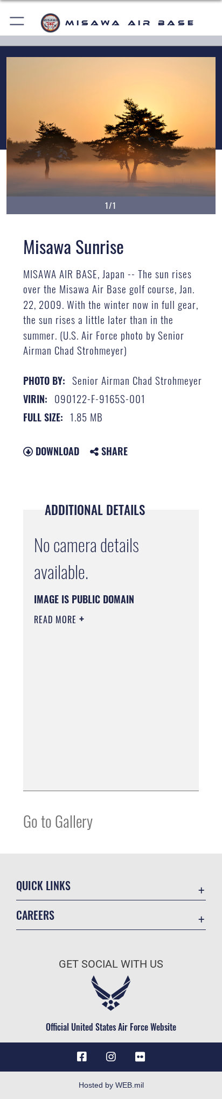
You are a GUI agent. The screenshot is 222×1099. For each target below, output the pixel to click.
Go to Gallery (58, 820)
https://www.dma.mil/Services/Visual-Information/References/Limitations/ (99, 771)
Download (56, 451)
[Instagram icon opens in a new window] (111, 1057)
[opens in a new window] (140, 1057)
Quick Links (43, 885)
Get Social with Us (111, 964)
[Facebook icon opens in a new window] (82, 1057)
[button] (17, 23)
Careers (35, 915)
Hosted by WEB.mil (111, 1085)
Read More (56, 619)
